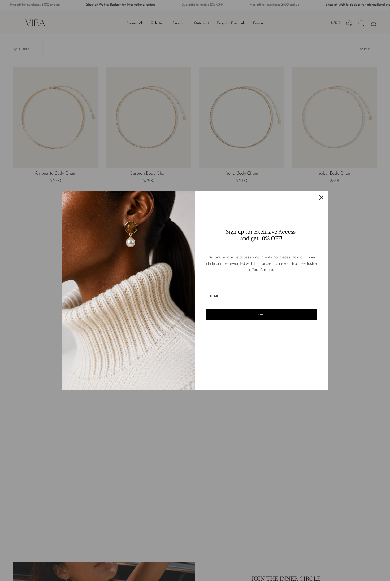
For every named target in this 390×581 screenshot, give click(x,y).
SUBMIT (261, 314)
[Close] (321, 197)
